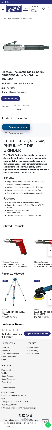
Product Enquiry (10, 98)
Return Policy (32, 351)
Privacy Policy (33, 354)
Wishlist (4, 373)
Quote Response (8, 379)
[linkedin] (23, 415)
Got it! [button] (45, 423)
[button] (35, 9)
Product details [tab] (16, 133)
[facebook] (20, 415)
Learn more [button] (9, 426)
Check (18, 109)
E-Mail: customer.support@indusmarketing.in (18, 408)
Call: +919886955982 (10, 405)
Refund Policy (33, 348)
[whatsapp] (27, 415)
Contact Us (5, 351)
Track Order (6, 382)
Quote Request (7, 376)
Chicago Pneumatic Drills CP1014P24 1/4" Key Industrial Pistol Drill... (15, 265)
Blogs (3, 360)
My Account (6, 370)
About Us (5, 348)
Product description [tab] (18, 127)
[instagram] (31, 415)
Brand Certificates (8, 357)
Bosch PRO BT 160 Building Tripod (13, 313)
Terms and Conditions (10, 354)
